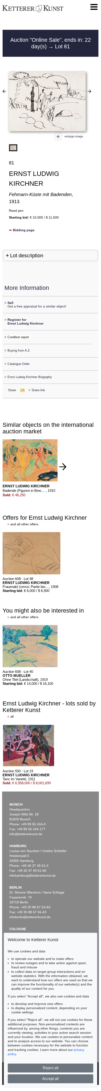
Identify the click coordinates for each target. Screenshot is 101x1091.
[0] (4, 91)
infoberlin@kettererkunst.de (29, 917)
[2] (89, 91)
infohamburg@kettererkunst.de (32, 875)
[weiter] (63, 466)
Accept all (50, 1079)
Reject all (50, 1068)
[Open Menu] (94, 7)
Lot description (26, 255)
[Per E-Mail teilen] (21, 390)
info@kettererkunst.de (25, 834)
